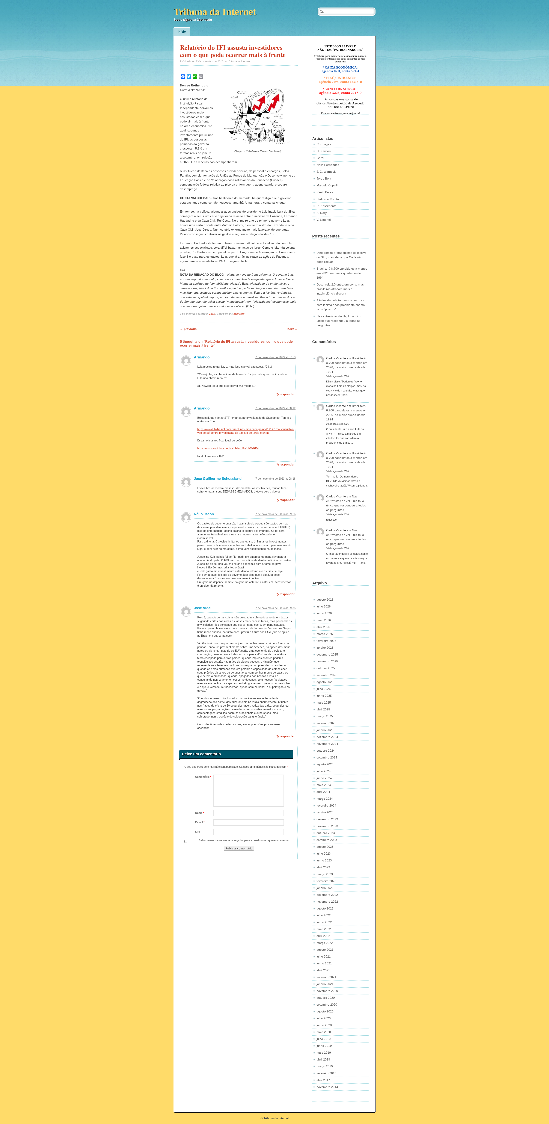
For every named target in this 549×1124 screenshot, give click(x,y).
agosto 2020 (325, 1011)
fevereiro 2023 (326, 881)
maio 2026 (324, 620)
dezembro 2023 (327, 819)
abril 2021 (323, 970)
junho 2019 (324, 1045)
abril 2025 (323, 709)
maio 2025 (324, 702)
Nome (199, 812)
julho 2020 (324, 1018)
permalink (239, 314)
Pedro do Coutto (328, 199)
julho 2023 (324, 853)
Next (292, 329)
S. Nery (322, 213)
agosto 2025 (325, 682)
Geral (212, 314)
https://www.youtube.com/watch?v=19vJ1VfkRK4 (228, 448)
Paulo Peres (325, 192)
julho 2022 (324, 915)
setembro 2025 (327, 675)
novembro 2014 (327, 1087)
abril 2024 (323, 791)
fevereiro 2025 (326, 723)
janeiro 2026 (325, 647)
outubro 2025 (326, 668)
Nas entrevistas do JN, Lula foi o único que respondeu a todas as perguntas (338, 320)
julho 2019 (324, 1039)
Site (197, 831)
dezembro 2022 (327, 894)
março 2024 (325, 798)
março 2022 (325, 942)
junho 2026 (324, 613)
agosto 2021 (325, 949)
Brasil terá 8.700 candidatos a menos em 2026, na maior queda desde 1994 (342, 273)
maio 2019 (324, 1052)
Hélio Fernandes (328, 164)
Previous (188, 329)
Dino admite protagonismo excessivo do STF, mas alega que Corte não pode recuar (342, 257)
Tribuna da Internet (214, 11)
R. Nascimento (326, 206)
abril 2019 (323, 1059)
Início (182, 31)
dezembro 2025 (327, 654)
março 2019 (325, 1066)
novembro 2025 (327, 661)
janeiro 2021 (325, 984)
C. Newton (324, 151)
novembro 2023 (327, 826)
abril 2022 (323, 936)
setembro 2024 (327, 757)
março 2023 (325, 874)
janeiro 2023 (325, 888)
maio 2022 (324, 929)
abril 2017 (323, 1080)
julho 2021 (324, 956)
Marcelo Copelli (327, 185)
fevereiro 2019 (326, 1073)
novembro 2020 (327, 991)
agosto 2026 (325, 599)
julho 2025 (324, 688)
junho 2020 (324, 1025)
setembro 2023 (327, 839)
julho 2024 (324, 771)
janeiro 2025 (325, 730)
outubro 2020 (326, 997)
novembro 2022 (327, 901)
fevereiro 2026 (326, 640)
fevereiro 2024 (326, 805)
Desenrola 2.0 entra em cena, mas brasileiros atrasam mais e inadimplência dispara (340, 289)
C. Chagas (324, 144)
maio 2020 (324, 1032)
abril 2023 (323, 867)
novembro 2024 (327, 743)
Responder (286, 394)
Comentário (203, 776)
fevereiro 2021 (326, 977)
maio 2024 (324, 785)
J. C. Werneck (326, 171)
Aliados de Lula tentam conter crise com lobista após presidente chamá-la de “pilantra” (341, 305)
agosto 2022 (325, 908)
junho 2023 (324, 860)
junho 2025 (324, 695)
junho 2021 (324, 963)
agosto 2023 (325, 846)
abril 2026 (323, 627)
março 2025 (325, 716)
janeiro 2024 (325, 812)
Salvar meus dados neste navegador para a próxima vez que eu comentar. (244, 840)
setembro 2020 (327, 1004)
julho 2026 (324, 606)
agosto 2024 (325, 764)
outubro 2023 (326, 833)
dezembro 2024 (327, 737)
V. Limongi (324, 219)
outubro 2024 (326, 750)
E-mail (200, 822)
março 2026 (325, 634)
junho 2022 (324, 922)
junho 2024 (324, 778)
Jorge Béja (324, 178)
